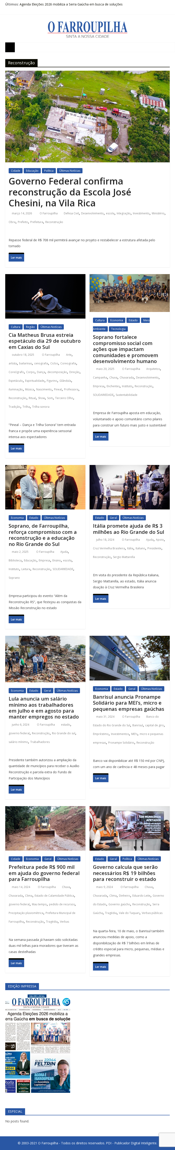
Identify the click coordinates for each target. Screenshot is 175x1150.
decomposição (57, 372)
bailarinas (25, 363)
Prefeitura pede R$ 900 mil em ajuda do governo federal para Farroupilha (44, 872)
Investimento (141, 213)
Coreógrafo (16, 372)
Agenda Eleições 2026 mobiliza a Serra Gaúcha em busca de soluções (71, 4)
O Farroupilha (49, 213)
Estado (133, 320)
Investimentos (120, 734)
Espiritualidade (34, 381)
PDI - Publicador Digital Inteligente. (131, 1143)
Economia (116, 320)
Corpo (30, 372)
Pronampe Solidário (121, 743)
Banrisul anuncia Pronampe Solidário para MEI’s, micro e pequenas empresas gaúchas (128, 702)
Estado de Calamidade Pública (54, 896)
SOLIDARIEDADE (103, 395)
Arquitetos (153, 369)
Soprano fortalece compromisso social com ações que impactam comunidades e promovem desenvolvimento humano (125, 348)
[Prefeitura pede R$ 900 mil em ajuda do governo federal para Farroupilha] (45, 810)
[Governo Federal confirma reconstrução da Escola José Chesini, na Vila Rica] (87, 75)
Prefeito (23, 222)
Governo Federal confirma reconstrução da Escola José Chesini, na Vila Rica (70, 192)
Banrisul (137, 725)
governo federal (19, 733)
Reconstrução (54, 222)
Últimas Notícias (69, 171)
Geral (113, 518)
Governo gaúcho (119, 904)
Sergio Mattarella (124, 557)
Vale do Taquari (129, 913)
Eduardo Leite (141, 896)
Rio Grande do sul (63, 733)
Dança (41, 372)
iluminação (16, 389)
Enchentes (113, 386)
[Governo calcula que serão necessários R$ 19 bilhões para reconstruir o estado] (130, 810)
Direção (74, 372)
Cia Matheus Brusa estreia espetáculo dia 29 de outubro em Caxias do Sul (45, 340)
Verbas (64, 922)
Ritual (32, 398)
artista (13, 363)
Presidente (154, 548)
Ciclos (54, 363)
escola (110, 213)
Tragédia (52, 922)
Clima (28, 896)
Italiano (140, 548)
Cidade (15, 171)
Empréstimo (101, 734)
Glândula (65, 381)
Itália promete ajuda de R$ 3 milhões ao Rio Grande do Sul (128, 528)
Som (50, 398)
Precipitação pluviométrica (26, 913)
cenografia (41, 363)
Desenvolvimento (92, 213)
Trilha (26, 407)
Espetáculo (16, 381)
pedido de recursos (62, 904)
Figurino (52, 381)
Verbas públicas (152, 913)
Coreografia (68, 363)
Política (49, 171)
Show (41, 398)
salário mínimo (18, 742)
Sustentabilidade (126, 395)
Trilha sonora (40, 407)
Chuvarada (127, 377)
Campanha (100, 377)
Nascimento (44, 389)
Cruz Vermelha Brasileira (109, 548)
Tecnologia (118, 329)
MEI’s (134, 734)
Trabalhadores (40, 742)
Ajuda (64, 552)
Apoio (160, 540)
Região (30, 327)
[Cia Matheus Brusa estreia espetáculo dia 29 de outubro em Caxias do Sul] (45, 278)
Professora (71, 389)
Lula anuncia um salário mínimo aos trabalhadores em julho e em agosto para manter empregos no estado (44, 707)
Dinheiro (124, 896)
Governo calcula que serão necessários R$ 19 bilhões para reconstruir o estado (125, 872)
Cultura (15, 327)
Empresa (98, 386)
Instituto (127, 386)
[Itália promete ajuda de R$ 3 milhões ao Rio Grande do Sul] (130, 469)
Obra (12, 222)
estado (65, 725)
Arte (69, 355)
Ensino (56, 560)
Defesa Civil (71, 213)
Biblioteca (15, 560)
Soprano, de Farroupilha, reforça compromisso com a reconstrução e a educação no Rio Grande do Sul (43, 534)
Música (29, 389)
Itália (130, 548)
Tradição (14, 407)
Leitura (25, 569)
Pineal (58, 389)
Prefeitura (36, 222)
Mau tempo (39, 904)
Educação (32, 171)
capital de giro (154, 725)
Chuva (113, 377)
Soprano (14, 578)
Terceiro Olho (64, 398)
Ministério (158, 213)
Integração (124, 213)
